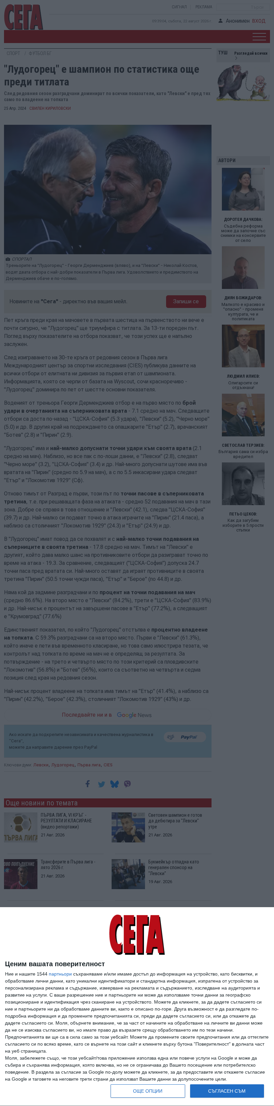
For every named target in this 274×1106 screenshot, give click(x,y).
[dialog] (137, 1006)
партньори (60, 974)
